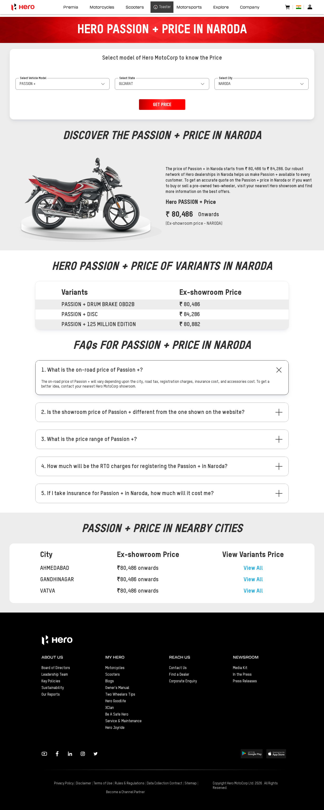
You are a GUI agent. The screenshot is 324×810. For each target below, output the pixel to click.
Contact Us (178, 668)
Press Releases (245, 681)
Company (249, 7)
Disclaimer (83, 783)
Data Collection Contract (164, 783)
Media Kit (240, 668)
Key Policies (51, 681)
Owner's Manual (117, 688)
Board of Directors (56, 668)
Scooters (112, 675)
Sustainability (53, 688)
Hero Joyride (115, 728)
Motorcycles (115, 668)
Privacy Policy (64, 783)
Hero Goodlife (115, 701)
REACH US (179, 657)
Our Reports (51, 695)
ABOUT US (52, 657)
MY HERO (115, 657)
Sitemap (191, 783)
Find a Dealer (179, 675)
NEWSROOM (246, 657)
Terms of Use (102, 783)
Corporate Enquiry (183, 681)
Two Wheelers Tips (120, 695)
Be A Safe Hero (116, 714)
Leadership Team (55, 675)
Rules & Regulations (129, 783)
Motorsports (189, 7)
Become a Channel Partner (125, 792)
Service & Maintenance (123, 721)
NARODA (225, 84)
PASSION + (28, 84)
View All (253, 568)
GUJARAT (126, 84)
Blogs (109, 681)
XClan (109, 708)
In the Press (242, 675)
